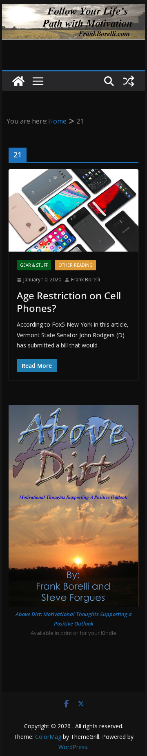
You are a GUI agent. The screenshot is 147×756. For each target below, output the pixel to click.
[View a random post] (128, 81)
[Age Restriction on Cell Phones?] (73, 210)
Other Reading (75, 265)
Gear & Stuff (34, 265)
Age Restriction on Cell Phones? (69, 302)
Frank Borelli (85, 279)
